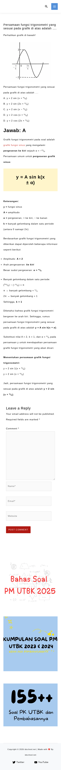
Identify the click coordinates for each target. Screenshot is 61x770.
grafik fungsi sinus (14, 145)
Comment (12, 428)
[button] (46, 6)
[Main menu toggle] (54, 6)
